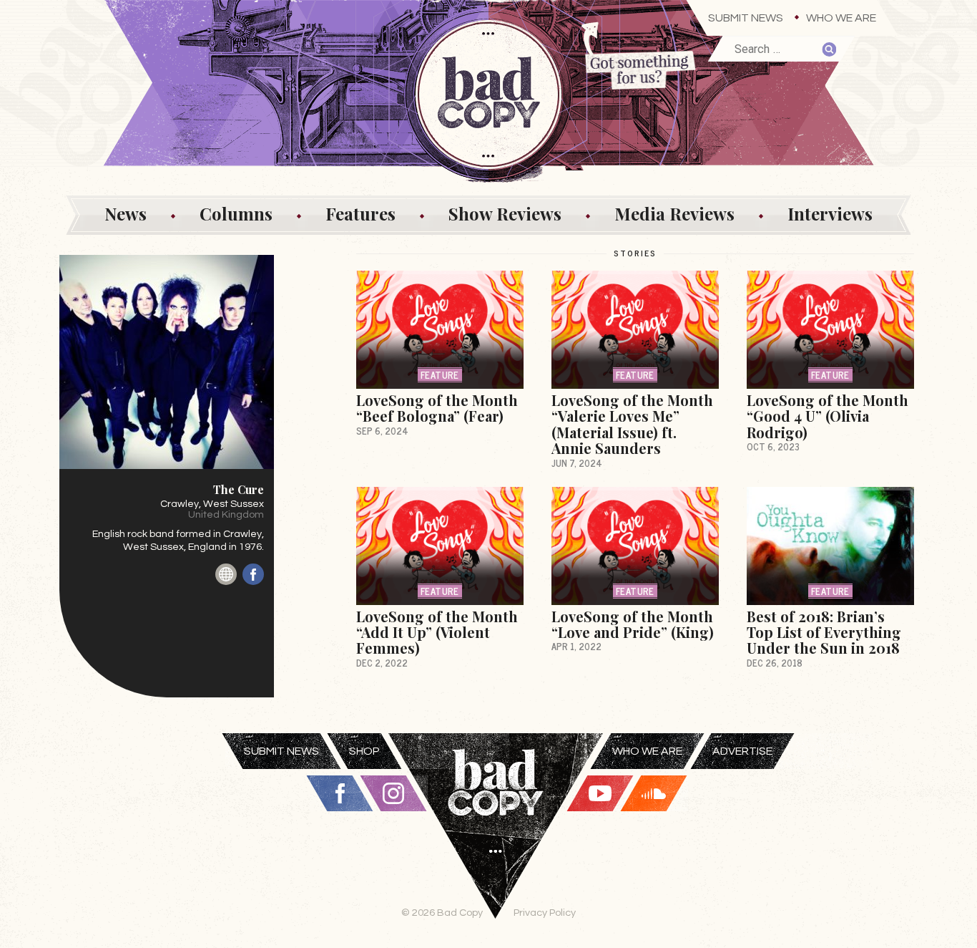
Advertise (742, 751)
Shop (364, 751)
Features (360, 213)
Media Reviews (674, 213)
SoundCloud (654, 793)
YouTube (600, 793)
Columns (236, 213)
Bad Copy (495, 840)
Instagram (393, 793)
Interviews (830, 213)
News (125, 213)
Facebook (253, 574)
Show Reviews (504, 213)
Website (226, 574)
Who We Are (841, 18)
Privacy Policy (545, 912)
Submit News (745, 18)
